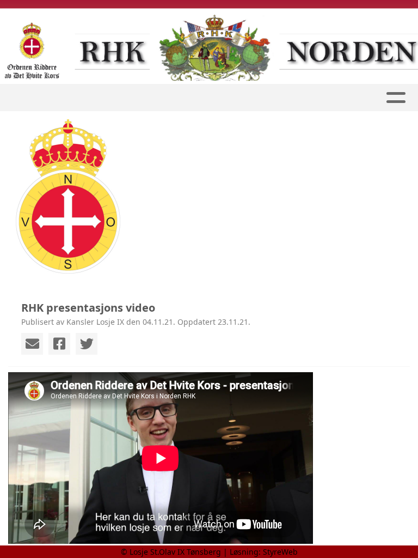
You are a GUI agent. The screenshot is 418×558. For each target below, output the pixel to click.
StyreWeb (280, 552)
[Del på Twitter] (86, 344)
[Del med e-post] (32, 344)
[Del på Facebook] (59, 344)
